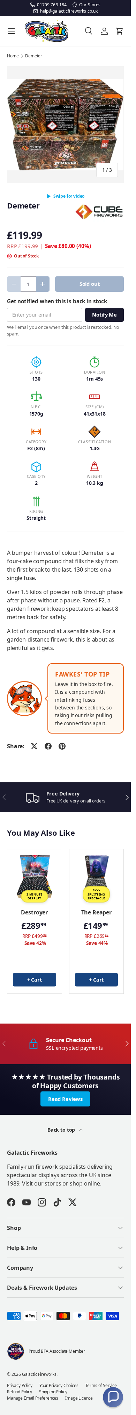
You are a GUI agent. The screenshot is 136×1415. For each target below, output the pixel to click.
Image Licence (79, 1398)
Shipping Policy (53, 1392)
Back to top (61, 1129)
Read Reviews (65, 1098)
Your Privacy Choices (58, 1385)
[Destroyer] (34, 876)
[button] (113, 1397)
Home (12, 56)
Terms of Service (101, 1385)
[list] (65, 124)
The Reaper (96, 912)
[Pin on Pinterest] (62, 746)
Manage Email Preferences (32, 1398)
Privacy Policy (19, 1385)
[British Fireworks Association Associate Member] (15, 1351)
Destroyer (34, 912)
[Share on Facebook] (48, 746)
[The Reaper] (96, 876)
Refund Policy (19, 1392)
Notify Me (104, 314)
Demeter (33, 56)
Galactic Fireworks (39, 1374)
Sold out (90, 283)
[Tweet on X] (34, 746)
